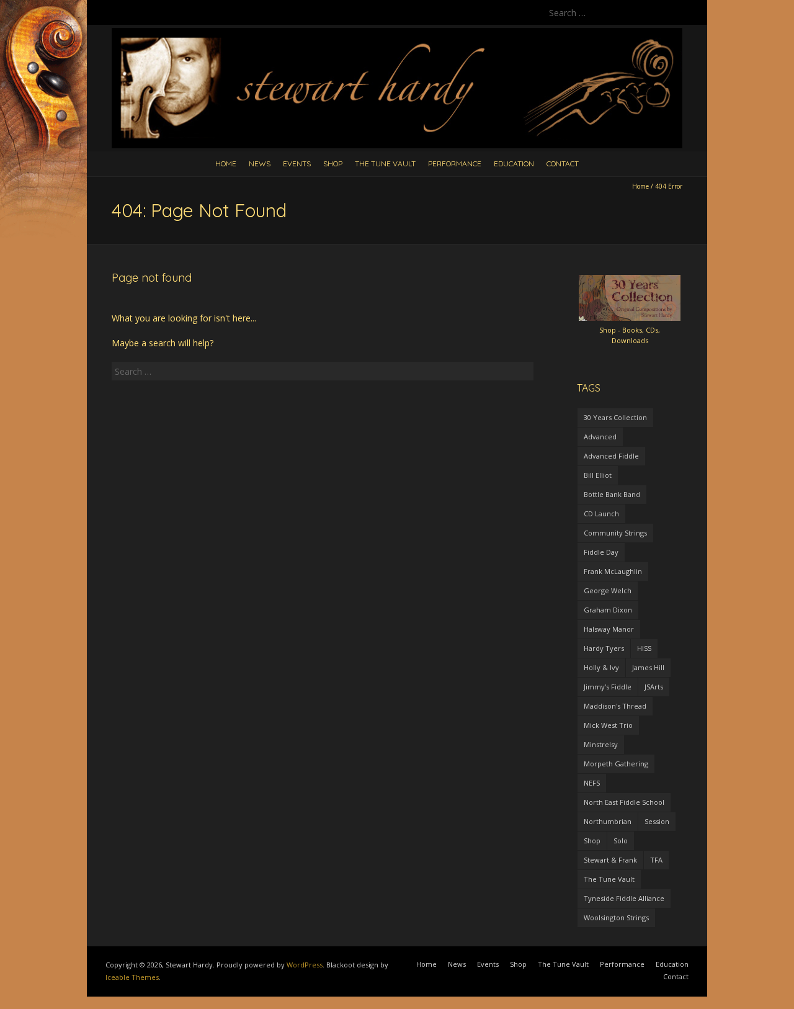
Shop (332, 163)
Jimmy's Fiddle (607, 686)
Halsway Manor (609, 629)
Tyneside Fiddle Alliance (624, 898)
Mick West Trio (608, 725)
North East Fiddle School (624, 802)
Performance (454, 163)
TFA (656, 859)
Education (514, 163)
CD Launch (601, 513)
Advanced (600, 436)
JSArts (654, 686)
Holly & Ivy (601, 667)
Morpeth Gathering (616, 763)
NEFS (592, 782)
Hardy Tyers (604, 648)
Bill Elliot (598, 475)
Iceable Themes (132, 977)
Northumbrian (607, 821)
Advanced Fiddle (611, 455)
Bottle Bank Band (612, 494)
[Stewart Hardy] (397, 34)
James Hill (648, 667)
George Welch (607, 590)
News (259, 163)
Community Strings (615, 532)
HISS (644, 648)
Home (225, 163)
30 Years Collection (615, 417)
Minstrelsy (601, 744)
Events (297, 163)
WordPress (305, 964)
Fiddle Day (601, 552)
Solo (620, 840)
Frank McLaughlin (613, 571)
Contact (562, 163)
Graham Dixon (608, 609)
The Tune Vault (385, 163)
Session (657, 821)
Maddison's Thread (615, 706)
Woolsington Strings (616, 917)
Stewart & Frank (610, 859)
